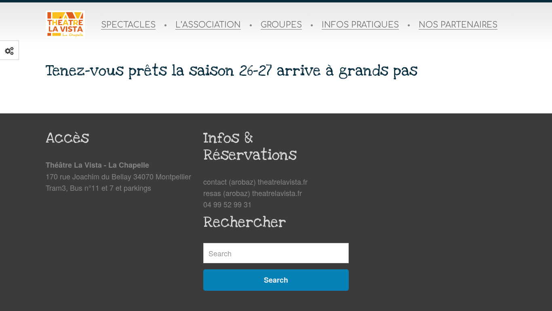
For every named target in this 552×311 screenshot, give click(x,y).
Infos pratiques (360, 25)
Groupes (281, 25)
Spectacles (128, 25)
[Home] (65, 24)
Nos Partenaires (458, 25)
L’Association (208, 25)
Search (276, 280)
